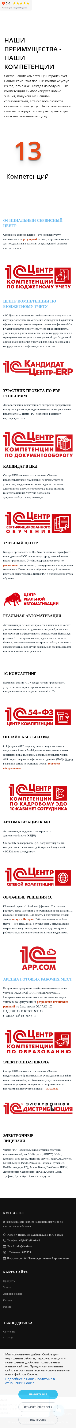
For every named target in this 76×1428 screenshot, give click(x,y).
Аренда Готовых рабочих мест (37, 979)
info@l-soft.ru (24, 1246)
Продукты (9, 1280)
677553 (26, 1252)
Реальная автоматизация (32, 616)
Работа (7, 1306)
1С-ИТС (8, 1338)
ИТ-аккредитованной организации (47, 1258)
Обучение (9, 1331)
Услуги (7, 1287)
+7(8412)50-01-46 (29, 1240)
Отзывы (7, 1300)
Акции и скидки (12, 1293)
